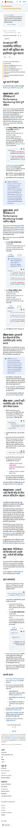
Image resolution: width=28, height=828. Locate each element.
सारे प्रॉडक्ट (3, 815)
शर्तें (1, 821)
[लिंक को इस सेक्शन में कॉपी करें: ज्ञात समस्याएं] (16, 580)
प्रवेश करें (24, 1)
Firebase (5, 30)
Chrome (3, 808)
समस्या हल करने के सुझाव (15, 484)
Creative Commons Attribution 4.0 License (10, 736)
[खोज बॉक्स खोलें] (17, 2)
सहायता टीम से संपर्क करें (6, 784)
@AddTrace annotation (17, 231)
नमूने (2, 757)
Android (3, 805)
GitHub (3, 762)
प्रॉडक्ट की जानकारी (5, 791)
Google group (4, 789)
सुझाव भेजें (7, 38)
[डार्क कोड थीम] (21, 149)
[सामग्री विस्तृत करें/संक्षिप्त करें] (20, 62)
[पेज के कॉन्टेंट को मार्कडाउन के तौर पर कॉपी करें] (9, 57)
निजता (5, 821)
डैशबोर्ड (19, 387)
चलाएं (19, 32)
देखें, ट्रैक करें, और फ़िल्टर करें (14, 710)
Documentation (6, 6)
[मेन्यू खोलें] (2, 2)
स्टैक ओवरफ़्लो (4, 786)
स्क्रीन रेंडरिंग (21, 697)
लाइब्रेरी (2, 759)
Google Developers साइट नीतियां (17, 739)
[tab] (11, 255)
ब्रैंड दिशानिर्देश (3, 793)
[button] (15, 174)
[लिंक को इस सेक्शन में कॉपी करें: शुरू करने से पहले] (19, 82)
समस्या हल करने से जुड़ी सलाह (14, 395)
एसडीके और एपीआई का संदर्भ (7, 754)
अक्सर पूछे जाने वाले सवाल (6, 796)
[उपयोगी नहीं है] (21, 36)
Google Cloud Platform (6, 812)
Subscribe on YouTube (6, 775)
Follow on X (3, 773)
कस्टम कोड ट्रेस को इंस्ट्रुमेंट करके (13, 712)
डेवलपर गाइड (3, 752)
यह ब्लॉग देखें (3, 768)
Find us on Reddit (5, 770)
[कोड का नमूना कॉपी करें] (24, 149)
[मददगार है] (18, 36)
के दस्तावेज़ (16, 198)
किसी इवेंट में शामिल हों (5, 777)
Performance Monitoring (12, 9)
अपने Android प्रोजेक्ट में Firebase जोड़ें (13, 88)
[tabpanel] (15, 272)
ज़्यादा (21, 628)
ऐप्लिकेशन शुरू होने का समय (11, 118)
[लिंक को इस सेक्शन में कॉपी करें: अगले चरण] (14, 675)
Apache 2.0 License (12, 737)
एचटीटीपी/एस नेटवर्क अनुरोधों (15, 704)
